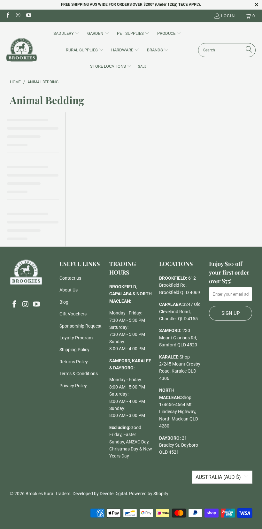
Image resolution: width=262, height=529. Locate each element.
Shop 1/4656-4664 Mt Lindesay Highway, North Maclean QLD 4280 (178, 412)
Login (228, 15)
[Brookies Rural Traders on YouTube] (28, 15)
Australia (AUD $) (218, 477)
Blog (63, 302)
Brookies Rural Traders (48, 493)
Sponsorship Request (80, 326)
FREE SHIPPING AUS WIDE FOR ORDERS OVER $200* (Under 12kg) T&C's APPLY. (131, 4)
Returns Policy (73, 361)
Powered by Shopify (148, 493)
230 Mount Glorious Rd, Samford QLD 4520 (178, 337)
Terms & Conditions (78, 373)
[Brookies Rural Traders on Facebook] (8, 15)
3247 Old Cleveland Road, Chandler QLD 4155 (180, 311)
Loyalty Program (76, 337)
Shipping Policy (74, 349)
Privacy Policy (73, 385)
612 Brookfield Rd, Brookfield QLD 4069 (179, 285)
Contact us (70, 278)
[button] (66, 34)
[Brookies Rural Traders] (21, 50)
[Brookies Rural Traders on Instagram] (18, 15)
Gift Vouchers (73, 313)
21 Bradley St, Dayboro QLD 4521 (178, 445)
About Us (68, 289)
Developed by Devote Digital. (100, 493)
